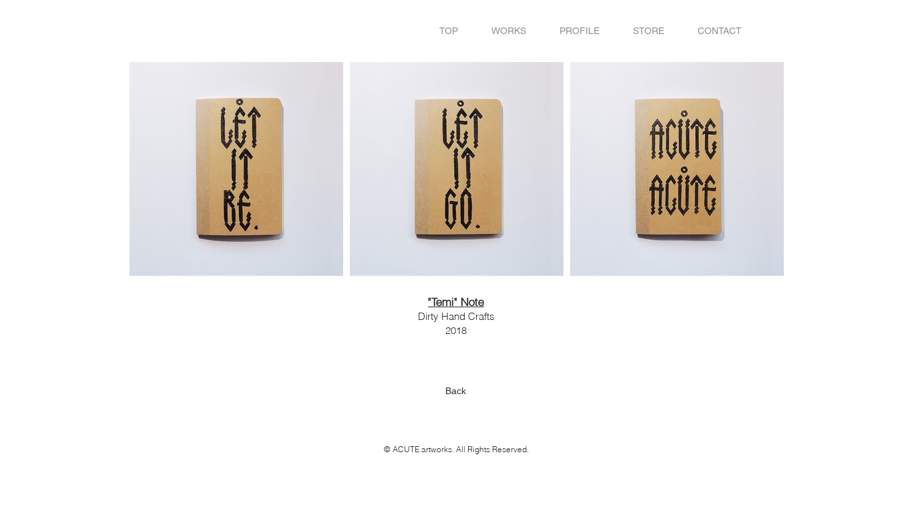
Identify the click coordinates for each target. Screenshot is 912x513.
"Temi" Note (456, 302)
